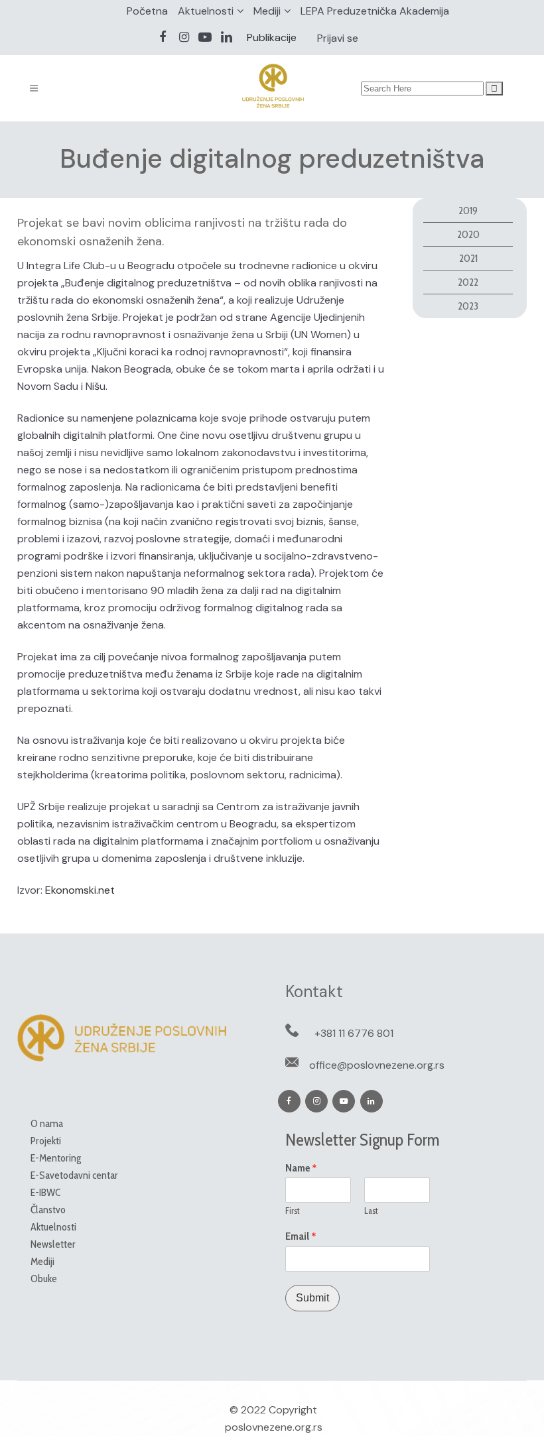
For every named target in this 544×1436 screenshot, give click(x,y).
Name (301, 1168)
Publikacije (272, 37)
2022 (468, 282)
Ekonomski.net (80, 890)
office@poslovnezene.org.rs (376, 1065)
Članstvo (48, 1209)
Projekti (46, 1140)
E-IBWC (45, 1192)
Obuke (44, 1278)
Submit (312, 1297)
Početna (147, 11)
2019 (468, 210)
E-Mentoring (56, 1158)
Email (300, 1236)
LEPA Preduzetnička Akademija (375, 11)
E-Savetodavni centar (74, 1175)
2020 (468, 234)
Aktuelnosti (206, 11)
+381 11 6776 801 (353, 1033)
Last (371, 1210)
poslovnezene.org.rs (273, 1427)
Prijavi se (337, 38)
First (292, 1210)
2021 (468, 258)
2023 (468, 306)
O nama (47, 1123)
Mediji (267, 11)
